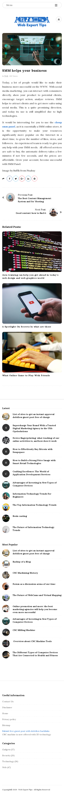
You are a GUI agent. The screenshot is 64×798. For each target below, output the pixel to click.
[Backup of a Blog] (6, 564)
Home (5, 713)
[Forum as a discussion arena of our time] (6, 586)
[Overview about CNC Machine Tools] (6, 643)
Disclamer (7, 707)
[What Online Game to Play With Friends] (32, 352)
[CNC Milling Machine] (6, 632)
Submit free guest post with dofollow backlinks (25, 731)
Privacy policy (9, 719)
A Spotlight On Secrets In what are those (26, 326)
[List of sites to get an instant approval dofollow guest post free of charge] (6, 416)
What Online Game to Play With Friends (26, 375)
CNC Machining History (25, 573)
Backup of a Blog (22, 561)
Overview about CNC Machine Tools (32, 641)
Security (6, 755)
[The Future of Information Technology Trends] (6, 529)
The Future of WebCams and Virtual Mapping (37, 595)
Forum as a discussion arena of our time (34, 584)
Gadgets (6, 749)
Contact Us (8, 701)
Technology (8, 761)
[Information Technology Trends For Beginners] (6, 496)
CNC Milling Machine (24, 630)
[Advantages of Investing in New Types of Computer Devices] (6, 485)
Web (6, 76)
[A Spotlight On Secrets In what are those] (32, 303)
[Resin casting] (6, 518)
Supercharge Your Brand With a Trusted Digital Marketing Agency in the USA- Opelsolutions (34, 428)
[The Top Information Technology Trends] (6, 507)
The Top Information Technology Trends (34, 505)
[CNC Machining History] (6, 575)
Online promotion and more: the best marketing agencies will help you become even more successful (35, 609)
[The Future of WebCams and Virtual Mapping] (6, 597)
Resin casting (20, 516)
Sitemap (6, 725)
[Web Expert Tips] (32, 21)
